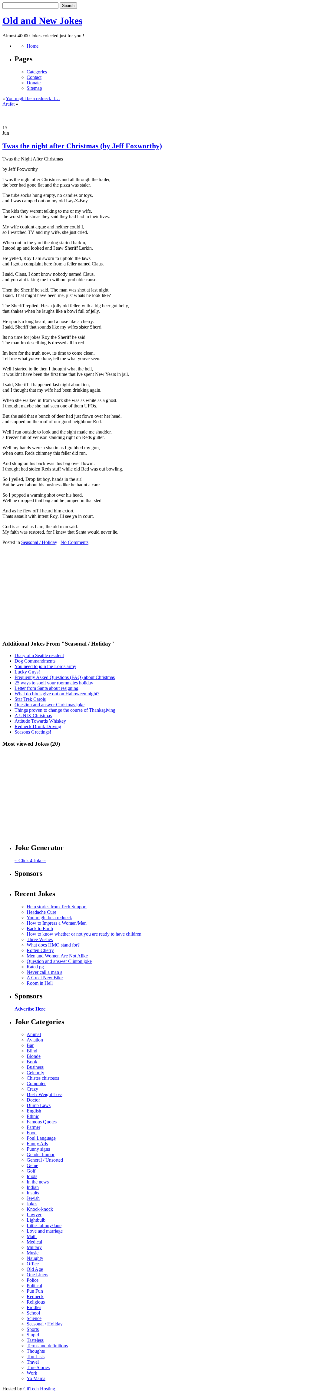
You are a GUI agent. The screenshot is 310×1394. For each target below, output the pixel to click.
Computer (36, 1083)
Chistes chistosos (43, 1078)
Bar (30, 1045)
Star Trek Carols (30, 699)
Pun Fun (35, 1291)
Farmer (33, 1127)
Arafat (8, 103)
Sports (33, 1329)
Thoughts (36, 1351)
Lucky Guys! (27, 671)
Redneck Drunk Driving (38, 726)
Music (32, 1252)
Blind (32, 1050)
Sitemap (34, 88)
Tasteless (35, 1340)
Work (32, 1372)
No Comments (74, 542)
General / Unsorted (45, 1160)
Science (34, 1318)
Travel (33, 1362)
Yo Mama (36, 1378)
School (33, 1312)
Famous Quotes (42, 1121)
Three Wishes (40, 939)
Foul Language (41, 1138)
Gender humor (40, 1154)
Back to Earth (40, 928)
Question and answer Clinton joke (59, 961)
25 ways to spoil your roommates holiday (54, 682)
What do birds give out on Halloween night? (57, 693)
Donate (34, 82)
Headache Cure (41, 912)
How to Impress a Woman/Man (57, 923)
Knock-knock (40, 1209)
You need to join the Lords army (45, 666)
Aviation (35, 1039)
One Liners (37, 1274)
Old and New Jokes (42, 20)
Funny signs (38, 1149)
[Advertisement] (155, 116)
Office (33, 1263)
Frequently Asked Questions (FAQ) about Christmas (65, 677)
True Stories (38, 1367)
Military (34, 1247)
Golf (31, 1170)
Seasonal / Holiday (39, 542)
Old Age (35, 1269)
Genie (32, 1165)
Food (32, 1132)
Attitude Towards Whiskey (40, 721)
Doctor (33, 1099)
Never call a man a (44, 972)
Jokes (32, 1203)
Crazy (32, 1089)
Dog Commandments (35, 660)
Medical (34, 1241)
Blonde (34, 1056)
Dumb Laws (39, 1105)
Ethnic (33, 1116)
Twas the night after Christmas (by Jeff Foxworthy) (82, 146)
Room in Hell (40, 983)
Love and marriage (45, 1231)
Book (32, 1061)
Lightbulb (36, 1220)
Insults (33, 1192)
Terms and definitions (47, 1345)
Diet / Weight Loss (44, 1094)
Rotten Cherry (40, 950)
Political (34, 1285)
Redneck (35, 1296)
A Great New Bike (45, 977)
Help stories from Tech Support (57, 906)
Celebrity (35, 1072)
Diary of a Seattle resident (39, 655)
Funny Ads (37, 1143)
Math (32, 1236)
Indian (33, 1187)
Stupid (33, 1334)
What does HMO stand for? (53, 944)
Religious (36, 1302)
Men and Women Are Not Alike (57, 955)
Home (32, 46)
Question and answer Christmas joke (49, 704)
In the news (38, 1181)
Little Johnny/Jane (44, 1225)
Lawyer (34, 1214)
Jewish (33, 1198)
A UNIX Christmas (33, 715)
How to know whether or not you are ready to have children (84, 934)
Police (32, 1280)
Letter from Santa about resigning (46, 688)
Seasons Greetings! (33, 731)
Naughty (35, 1258)
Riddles (34, 1307)
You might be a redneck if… (33, 98)
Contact (34, 77)
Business (35, 1067)
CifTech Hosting (39, 1388)
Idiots (32, 1176)
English (34, 1110)
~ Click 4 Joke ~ (30, 860)
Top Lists (36, 1356)
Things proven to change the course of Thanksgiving (65, 710)
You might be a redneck (49, 917)
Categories (37, 71)
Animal (34, 1034)
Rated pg (35, 966)
